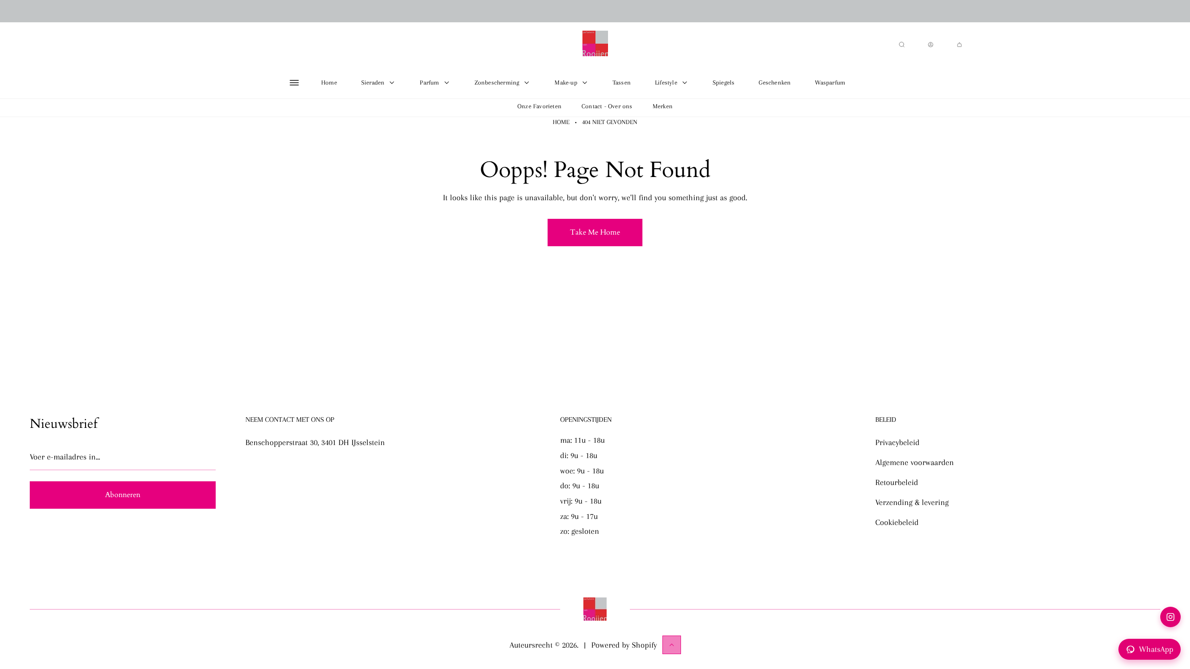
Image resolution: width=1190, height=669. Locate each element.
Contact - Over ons (607, 106)
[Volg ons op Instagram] (1170, 617)
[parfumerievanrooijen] (595, 45)
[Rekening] (930, 44)
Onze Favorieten (539, 106)
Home (561, 121)
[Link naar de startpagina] (595, 609)
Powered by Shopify (624, 644)
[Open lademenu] (294, 82)
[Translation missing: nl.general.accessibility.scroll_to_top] (671, 645)
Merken (663, 106)
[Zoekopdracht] (901, 44)
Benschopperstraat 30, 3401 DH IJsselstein (315, 442)
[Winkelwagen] (959, 44)
